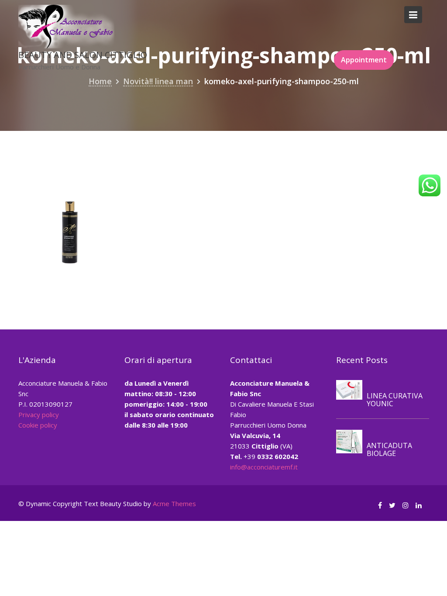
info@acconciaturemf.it (264, 466)
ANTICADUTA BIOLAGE (389, 449)
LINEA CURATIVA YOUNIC (395, 399)
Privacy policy (38, 414)
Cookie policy (37, 425)
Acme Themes (174, 503)
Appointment (364, 60)
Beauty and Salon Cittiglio (82, 55)
